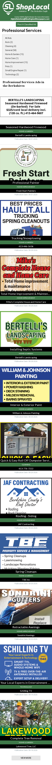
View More (26, 758)
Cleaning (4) (10, 46)
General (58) (10, 50)
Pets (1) (8, 66)
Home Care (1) (11, 58)
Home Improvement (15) (16, 62)
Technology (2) (12, 74)
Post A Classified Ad (26, 24)
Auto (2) (9, 42)
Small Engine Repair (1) (15, 70)
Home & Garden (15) (14, 54)
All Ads (8, 38)
